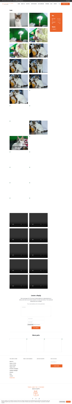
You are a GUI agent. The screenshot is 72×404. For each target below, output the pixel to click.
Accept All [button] (68, 401)
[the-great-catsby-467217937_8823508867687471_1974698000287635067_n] (19, 174)
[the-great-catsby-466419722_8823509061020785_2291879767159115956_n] (38, 174)
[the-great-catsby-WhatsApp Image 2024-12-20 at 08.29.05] (38, 20)
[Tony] (36, 345)
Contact (11, 375)
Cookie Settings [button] (62, 401)
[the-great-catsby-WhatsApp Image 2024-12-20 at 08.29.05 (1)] (19, 35)
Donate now (12, 377)
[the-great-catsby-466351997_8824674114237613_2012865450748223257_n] (19, 189)
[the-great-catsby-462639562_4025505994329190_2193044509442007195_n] (19, 97)
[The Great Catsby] (36, 391)
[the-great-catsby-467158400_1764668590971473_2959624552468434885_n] (38, 112)
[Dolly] (18, 345)
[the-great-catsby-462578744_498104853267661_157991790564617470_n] (19, 81)
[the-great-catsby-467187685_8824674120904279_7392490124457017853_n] (38, 143)
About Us (11, 361)
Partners (11, 372)
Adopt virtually (13, 365)
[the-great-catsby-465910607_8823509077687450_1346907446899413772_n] (38, 205)
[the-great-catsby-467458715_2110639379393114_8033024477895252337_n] (19, 143)
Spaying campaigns (14, 370)
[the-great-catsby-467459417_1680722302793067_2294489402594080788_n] (38, 51)
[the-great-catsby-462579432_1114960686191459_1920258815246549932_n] (38, 81)
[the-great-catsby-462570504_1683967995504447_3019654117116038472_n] (38, 66)
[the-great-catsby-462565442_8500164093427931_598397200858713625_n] (19, 51)
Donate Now (65, 3)
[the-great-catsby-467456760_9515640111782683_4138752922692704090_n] (38, 128)
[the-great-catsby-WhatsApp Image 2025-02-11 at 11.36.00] (19, 20)
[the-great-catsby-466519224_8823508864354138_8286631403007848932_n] (38, 158)
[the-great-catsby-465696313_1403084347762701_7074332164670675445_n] (38, 97)
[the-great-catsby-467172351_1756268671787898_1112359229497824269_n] (19, 128)
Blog (11, 374)
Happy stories (12, 366)
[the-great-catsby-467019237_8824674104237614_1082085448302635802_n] (19, 158)
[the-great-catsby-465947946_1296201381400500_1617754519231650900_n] (19, 112)
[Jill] (53, 345)
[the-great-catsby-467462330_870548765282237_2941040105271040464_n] (19, 66)
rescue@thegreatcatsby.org (18, 0)
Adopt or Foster (13, 363)
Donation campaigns (14, 368)
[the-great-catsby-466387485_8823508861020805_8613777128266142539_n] (38, 189)
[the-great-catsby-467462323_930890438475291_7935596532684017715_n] (38, 35)
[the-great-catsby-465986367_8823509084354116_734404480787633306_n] (19, 205)
